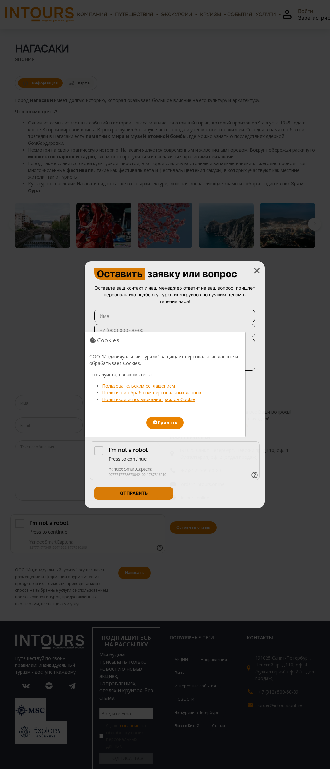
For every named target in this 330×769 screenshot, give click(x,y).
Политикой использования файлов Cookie (148, 399)
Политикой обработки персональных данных (151, 392)
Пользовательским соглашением (138, 386)
